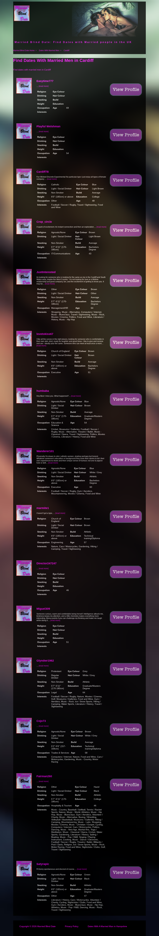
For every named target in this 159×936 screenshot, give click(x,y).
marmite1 (42, 508)
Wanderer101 (45, 451)
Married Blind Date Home (24, 50)
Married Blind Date (46, 926)
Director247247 (46, 563)
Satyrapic (42, 864)
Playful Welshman (48, 126)
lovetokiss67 (44, 334)
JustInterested (46, 272)
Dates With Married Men (49, 50)
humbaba (42, 390)
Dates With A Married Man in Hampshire (107, 926)
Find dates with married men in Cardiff (32, 69)
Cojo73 (41, 720)
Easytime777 (44, 81)
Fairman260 (44, 776)
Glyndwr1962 (45, 660)
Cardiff (66, 50)
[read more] (43, 86)
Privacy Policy (71, 926)
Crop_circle (44, 221)
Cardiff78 (42, 171)
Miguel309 (43, 608)
